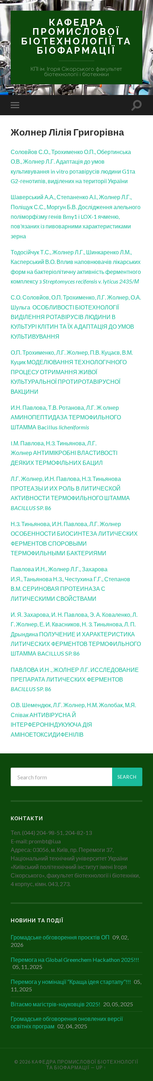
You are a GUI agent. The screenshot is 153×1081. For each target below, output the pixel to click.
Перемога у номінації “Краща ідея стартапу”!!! (71, 981)
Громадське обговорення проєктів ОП (60, 937)
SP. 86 (31, 688)
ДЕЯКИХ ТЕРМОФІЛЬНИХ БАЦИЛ (57, 462)
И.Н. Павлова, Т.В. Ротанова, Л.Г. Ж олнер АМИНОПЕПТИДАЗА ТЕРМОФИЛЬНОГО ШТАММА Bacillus (66, 417)
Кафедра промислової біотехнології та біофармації (76, 36)
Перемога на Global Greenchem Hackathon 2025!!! (75, 959)
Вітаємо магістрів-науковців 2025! (55, 1004)
